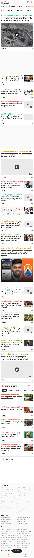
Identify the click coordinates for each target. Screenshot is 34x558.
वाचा (8, 556)
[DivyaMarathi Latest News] (5, 3)
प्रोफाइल (25, 556)
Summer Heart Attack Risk (23, 502)
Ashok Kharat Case (21, 498)
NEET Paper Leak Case (22, 491)
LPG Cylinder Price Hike (22, 487)
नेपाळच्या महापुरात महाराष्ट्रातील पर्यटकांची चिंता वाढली (8, 535)
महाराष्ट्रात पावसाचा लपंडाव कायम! (7, 531)
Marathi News (4, 504)
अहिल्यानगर (18, 390)
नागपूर (3, 190)
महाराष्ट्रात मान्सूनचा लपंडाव (6, 547)
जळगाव (3, 217)
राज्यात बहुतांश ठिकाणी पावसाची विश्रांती (24, 531)
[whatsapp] (29, 48)
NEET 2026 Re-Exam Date (7, 502)
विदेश (3, 48)
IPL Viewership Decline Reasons (8, 489)
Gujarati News (20, 512)
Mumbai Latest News (6, 519)
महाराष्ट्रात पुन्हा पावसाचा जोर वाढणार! (8, 539)
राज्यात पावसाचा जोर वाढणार (22, 547)
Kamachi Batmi (4, 500)
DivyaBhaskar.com (21, 553)
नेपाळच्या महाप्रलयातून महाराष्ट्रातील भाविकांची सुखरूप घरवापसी (8, 529)
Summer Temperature (6, 496)
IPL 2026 (3, 506)
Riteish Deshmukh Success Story (8, 498)
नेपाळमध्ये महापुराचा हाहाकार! (22, 529)
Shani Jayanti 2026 (21, 496)
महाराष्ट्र (4, 110)
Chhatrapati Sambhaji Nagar (23, 517)
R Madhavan (20, 506)
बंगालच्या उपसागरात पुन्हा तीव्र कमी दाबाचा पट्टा (8, 545)
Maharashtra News (5, 517)
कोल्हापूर (25, 390)
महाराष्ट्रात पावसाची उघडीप (22, 537)
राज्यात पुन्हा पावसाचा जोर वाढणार (23, 539)
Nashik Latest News (21, 521)
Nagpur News (4, 521)
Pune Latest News (21, 519)
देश (3, 243)
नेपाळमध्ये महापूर (4, 533)
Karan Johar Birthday (22, 508)
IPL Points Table (20, 504)
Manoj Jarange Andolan (22, 493)
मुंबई (3, 310)
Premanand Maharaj (6, 508)
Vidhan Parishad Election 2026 (24, 489)
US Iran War (4, 487)
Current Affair (20, 500)
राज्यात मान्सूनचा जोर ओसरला (6, 541)
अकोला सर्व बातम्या (28, 386)
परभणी (3, 97)
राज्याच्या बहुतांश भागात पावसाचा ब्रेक (23, 543)
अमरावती (11, 390)
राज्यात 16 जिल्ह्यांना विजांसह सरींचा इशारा (8, 537)
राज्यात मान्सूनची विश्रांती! (21, 541)
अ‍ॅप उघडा (17, 551)
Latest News (4, 510)
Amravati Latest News (22, 523)
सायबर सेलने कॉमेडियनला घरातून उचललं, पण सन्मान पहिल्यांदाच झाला (24, 535)
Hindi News (4, 512)
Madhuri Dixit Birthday (22, 510)
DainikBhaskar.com (5, 553)
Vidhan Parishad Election (7, 493)
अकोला (4, 390)
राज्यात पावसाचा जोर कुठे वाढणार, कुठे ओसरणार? (24, 545)
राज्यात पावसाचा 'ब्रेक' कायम (6, 543)
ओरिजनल (4, 85)
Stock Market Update (6, 491)
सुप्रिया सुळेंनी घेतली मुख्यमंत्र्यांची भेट (23, 533)
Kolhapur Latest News (6, 523)
